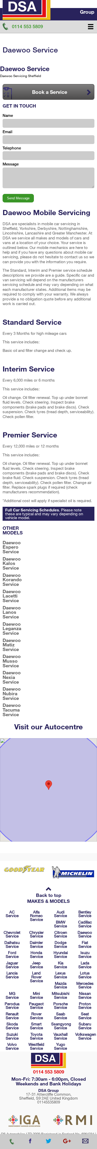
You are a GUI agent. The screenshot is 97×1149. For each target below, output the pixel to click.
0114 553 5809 (48, 1072)
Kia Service (60, 965)
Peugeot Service (36, 1005)
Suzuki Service (12, 1036)
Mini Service (36, 995)
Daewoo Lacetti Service (12, 596)
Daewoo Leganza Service (12, 629)
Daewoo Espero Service (12, 547)
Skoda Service (12, 1026)
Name (8, 115)
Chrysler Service (36, 934)
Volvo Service (12, 1046)
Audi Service (60, 914)
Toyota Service (36, 1036)
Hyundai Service (61, 954)
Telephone (12, 148)
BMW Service (60, 924)
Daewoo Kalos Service (12, 563)
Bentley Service (84, 914)
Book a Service (49, 92)
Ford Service (12, 954)
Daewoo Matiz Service (12, 645)
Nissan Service (84, 995)
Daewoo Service (85, 934)
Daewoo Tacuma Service (12, 710)
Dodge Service (60, 944)
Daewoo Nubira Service (12, 693)
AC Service (12, 914)
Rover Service (36, 1015)
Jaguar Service (12, 965)
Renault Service (12, 1015)
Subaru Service (84, 1026)
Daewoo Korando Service (12, 580)
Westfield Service (36, 1046)
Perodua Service (12, 1005)
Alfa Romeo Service (36, 916)
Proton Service (84, 1005)
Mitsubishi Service (60, 995)
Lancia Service (12, 975)
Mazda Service (60, 985)
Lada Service (84, 965)
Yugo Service (60, 1046)
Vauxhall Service (61, 1036)
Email (7, 131)
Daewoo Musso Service (12, 661)
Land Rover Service (36, 977)
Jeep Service (36, 965)
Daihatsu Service (12, 944)
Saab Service (60, 1015)
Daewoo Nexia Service (12, 677)
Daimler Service (36, 944)
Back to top (48, 895)
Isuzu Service (84, 954)
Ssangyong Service (61, 1026)
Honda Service (36, 954)
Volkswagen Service (85, 1036)
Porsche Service (60, 1005)
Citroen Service (60, 934)
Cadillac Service (85, 924)
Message (11, 164)
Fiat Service (84, 944)
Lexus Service (60, 975)
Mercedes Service (85, 985)
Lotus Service (84, 975)
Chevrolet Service (12, 934)
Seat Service (84, 1015)
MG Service (12, 995)
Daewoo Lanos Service (12, 612)
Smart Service (36, 1026)
